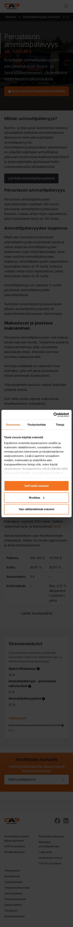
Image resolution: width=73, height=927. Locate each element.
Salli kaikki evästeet (36, 485)
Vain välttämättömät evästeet (36, 509)
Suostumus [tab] (13, 424)
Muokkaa (34, 497)
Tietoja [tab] (60, 424)
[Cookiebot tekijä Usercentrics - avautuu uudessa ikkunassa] (53, 414)
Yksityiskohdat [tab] (36, 424)
